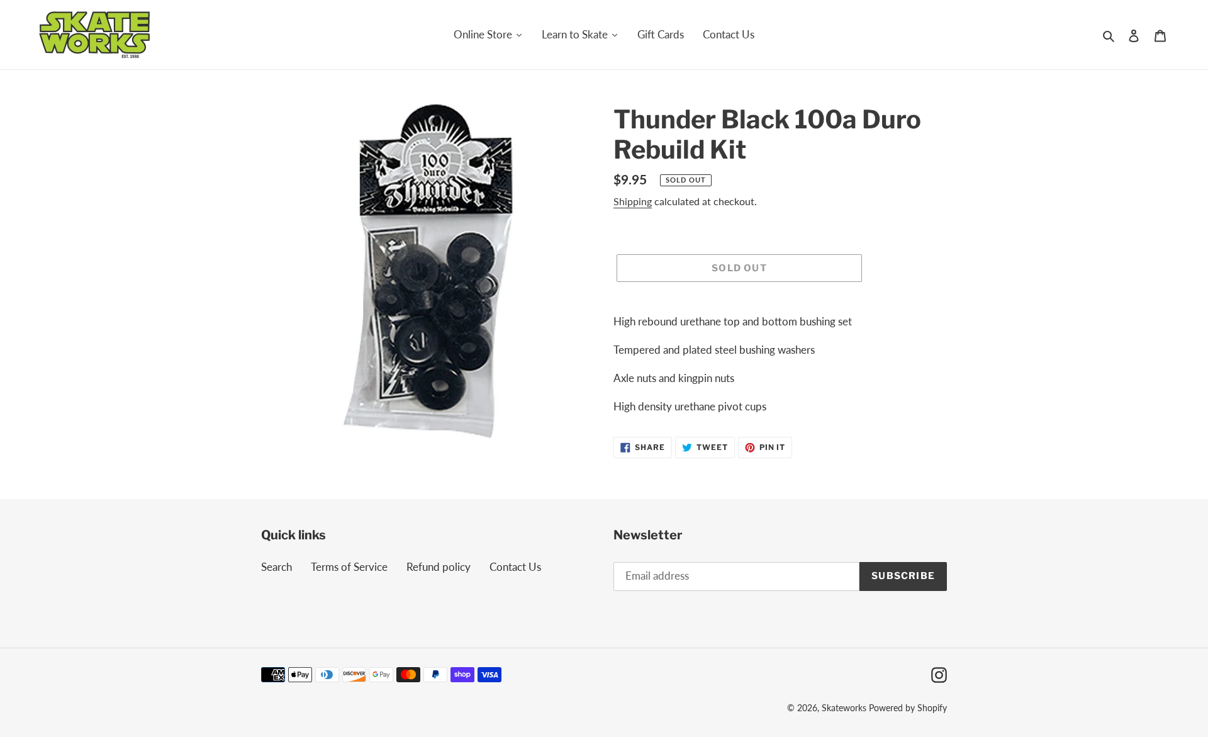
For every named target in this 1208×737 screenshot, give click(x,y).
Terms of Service (349, 566)
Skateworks (844, 707)
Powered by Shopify (908, 707)
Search (276, 566)
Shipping (632, 201)
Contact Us (515, 566)
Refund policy (438, 566)
